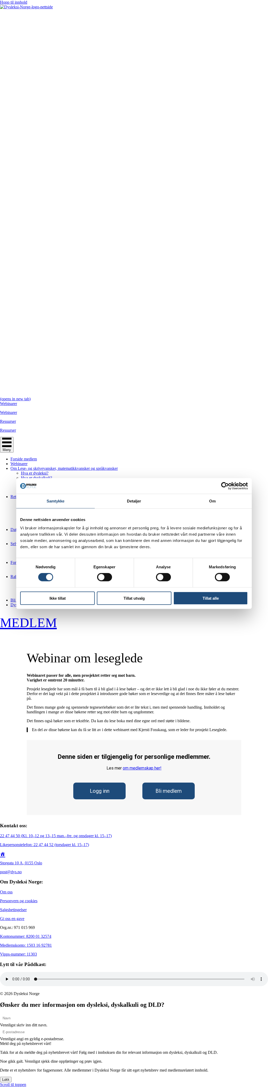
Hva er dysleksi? (34, 473)
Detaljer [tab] (134, 501)
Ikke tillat (57, 598)
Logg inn (99, 791)
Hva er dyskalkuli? (36, 478)
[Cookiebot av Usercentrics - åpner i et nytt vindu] (225, 486)
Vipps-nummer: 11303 (18, 954)
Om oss (6, 892)
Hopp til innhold (13, 2)
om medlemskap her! (142, 768)
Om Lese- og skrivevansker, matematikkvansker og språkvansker (64, 468)
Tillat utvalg (134, 598)
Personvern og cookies (18, 901)
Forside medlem (23, 459)
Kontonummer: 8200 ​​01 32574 (25, 936)
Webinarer (18, 463)
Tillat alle (211, 598)
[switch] (104, 577)
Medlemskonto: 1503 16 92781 (26, 945)
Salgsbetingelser (13, 909)
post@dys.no (11, 872)
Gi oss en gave (12, 918)
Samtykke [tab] (56, 501)
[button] (25, 1043)
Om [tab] (212, 501)
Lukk (5, 1080)
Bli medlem (168, 791)
